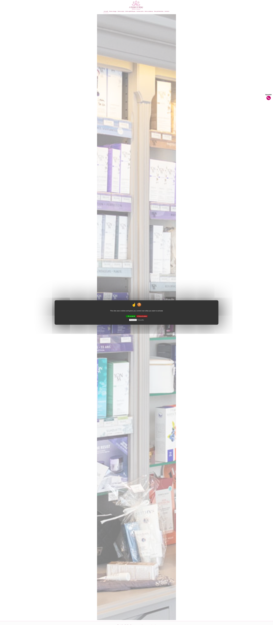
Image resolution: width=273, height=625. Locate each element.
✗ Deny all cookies (142, 316)
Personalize (133, 320)
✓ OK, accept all (131, 316)
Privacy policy (140, 320)
